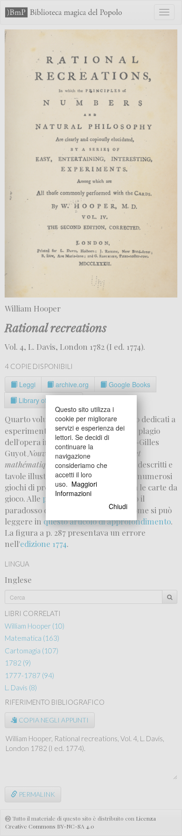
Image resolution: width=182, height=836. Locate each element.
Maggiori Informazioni (76, 488)
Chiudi (118, 506)
